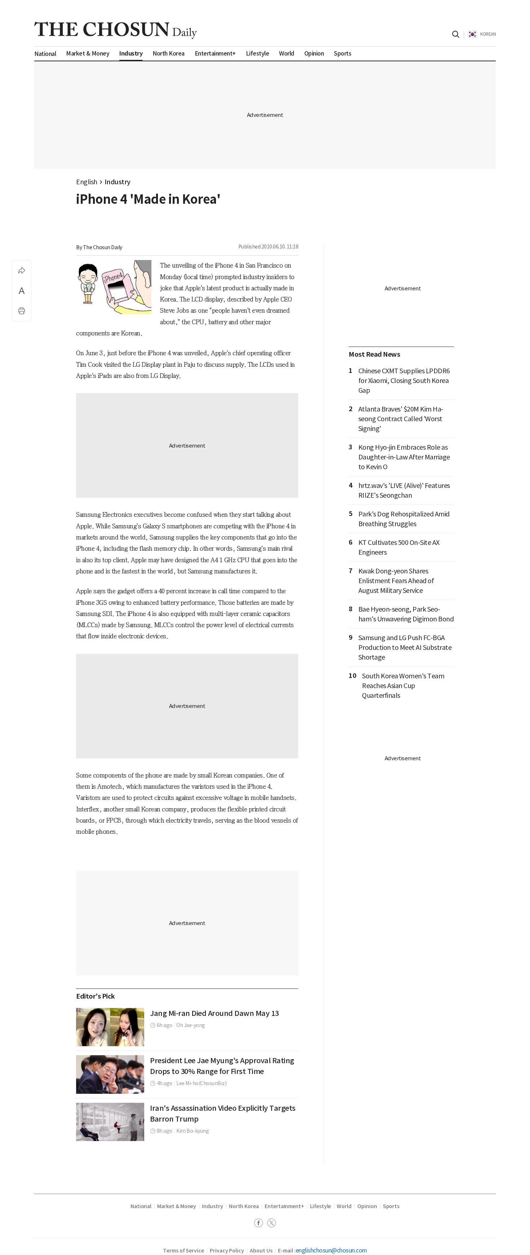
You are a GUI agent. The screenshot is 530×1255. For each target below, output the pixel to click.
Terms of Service (183, 1250)
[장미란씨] (110, 1027)
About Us (261, 1250)
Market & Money (176, 1206)
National (141, 1206)
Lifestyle (320, 1206)
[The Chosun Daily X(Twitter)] (271, 1224)
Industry (118, 182)
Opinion (367, 1206)
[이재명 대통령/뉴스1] (110, 1074)
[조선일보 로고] (115, 30)
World (344, 1206)
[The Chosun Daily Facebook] (260, 1224)
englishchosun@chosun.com (331, 1250)
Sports (391, 1206)
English (86, 182)
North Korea (244, 1206)
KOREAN (488, 34)
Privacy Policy (227, 1250)
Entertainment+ (284, 1206)
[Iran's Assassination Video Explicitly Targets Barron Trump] (110, 1122)
